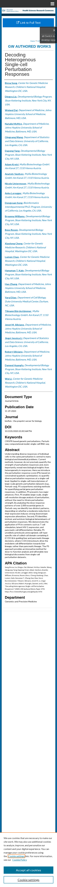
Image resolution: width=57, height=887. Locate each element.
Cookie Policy (19, 859)
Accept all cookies (28, 870)
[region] (28, 859)
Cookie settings (16, 856)
